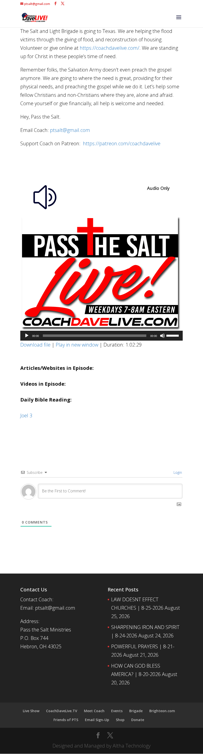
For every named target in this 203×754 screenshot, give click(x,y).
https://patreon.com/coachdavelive (121, 143)
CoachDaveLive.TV (61, 710)
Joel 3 (26, 415)
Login (177, 472)
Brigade (136, 710)
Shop (120, 719)
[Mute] (162, 335)
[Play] (26, 335)
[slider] (173, 335)
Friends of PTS (65, 719)
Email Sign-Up (97, 719)
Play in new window (77, 344)
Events (117, 710)
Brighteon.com (162, 710)
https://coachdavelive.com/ (109, 48)
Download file (35, 344)
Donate (137, 719)
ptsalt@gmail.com (70, 130)
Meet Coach (94, 710)
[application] (101, 336)
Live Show (31, 710)
